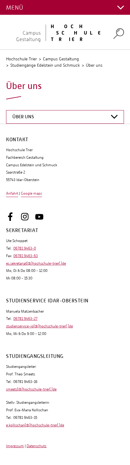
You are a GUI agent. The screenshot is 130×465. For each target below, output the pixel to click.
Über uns (94, 65)
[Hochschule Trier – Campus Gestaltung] (56, 32)
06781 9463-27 (25, 319)
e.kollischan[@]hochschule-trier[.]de (35, 425)
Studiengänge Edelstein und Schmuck (45, 65)
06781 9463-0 (24, 248)
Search (118, 33)
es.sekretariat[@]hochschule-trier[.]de (36, 263)
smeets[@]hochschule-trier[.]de (31, 389)
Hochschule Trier (21, 58)
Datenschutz (37, 446)
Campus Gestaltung (61, 58)
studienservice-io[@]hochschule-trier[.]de (39, 326)
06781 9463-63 (25, 256)
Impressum (15, 446)
